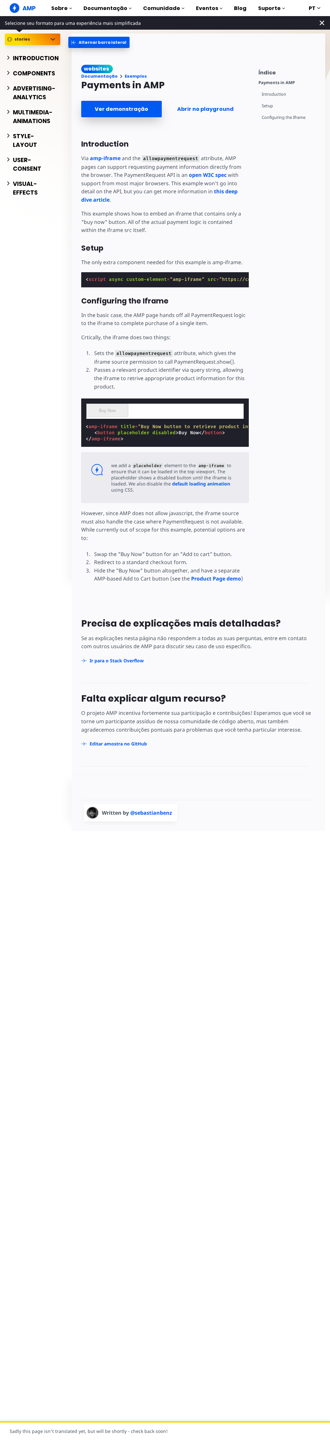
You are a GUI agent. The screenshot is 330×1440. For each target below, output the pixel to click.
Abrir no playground (205, 109)
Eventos (207, 8)
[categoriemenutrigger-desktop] (99, 42)
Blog (240, 8)
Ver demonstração (121, 109)
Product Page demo (216, 578)
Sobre (59, 8)
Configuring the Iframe (284, 117)
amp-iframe (105, 158)
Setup (267, 106)
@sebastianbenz (151, 812)
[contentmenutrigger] (288, 71)
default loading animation (201, 484)
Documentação (105, 8)
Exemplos (136, 76)
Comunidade (161, 8)
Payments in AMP (276, 82)
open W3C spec (208, 174)
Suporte (269, 8)
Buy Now (107, 410)
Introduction (274, 94)
